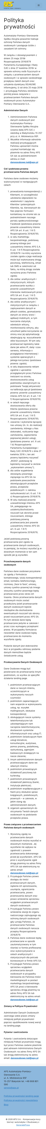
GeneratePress (23, 1125)
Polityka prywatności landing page (21, 1096)
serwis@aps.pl (11, 1087)
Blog (6, 1104)
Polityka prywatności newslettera (21, 1100)
